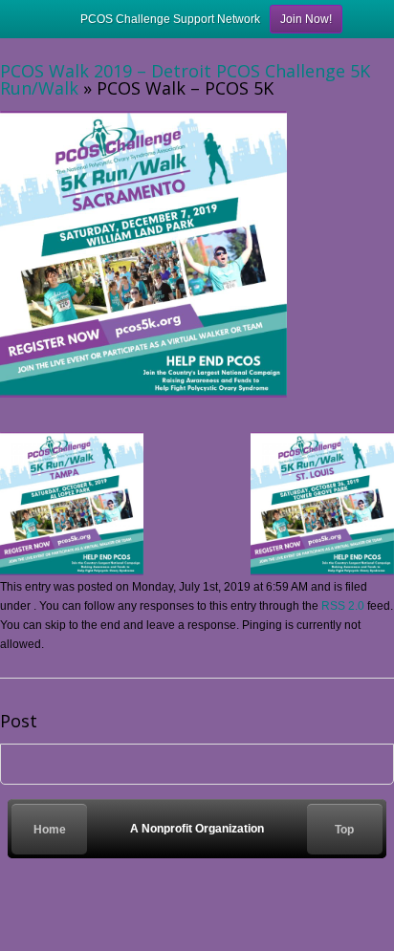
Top (344, 829)
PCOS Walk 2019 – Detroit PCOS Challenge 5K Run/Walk (185, 79)
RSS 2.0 (342, 606)
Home (49, 829)
